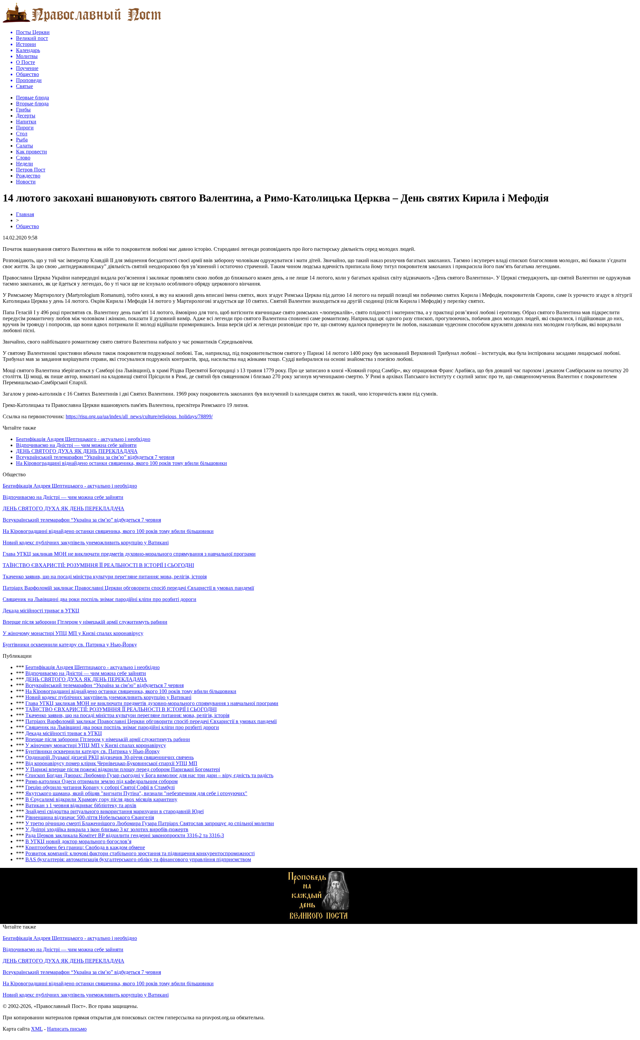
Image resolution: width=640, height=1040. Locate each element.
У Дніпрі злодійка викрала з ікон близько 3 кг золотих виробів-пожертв (106, 829)
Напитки (26, 121)
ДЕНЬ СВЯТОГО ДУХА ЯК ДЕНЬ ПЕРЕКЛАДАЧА (77, 451)
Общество (27, 226)
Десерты (25, 115)
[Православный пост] (82, 22)
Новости (26, 181)
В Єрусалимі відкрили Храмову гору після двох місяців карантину (101, 799)
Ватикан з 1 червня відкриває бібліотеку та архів (80, 805)
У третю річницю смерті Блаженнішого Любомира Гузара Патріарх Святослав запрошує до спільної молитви (149, 823)
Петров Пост (30, 169)
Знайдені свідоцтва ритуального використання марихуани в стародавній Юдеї (114, 811)
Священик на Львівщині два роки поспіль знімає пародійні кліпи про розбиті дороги (99, 599)
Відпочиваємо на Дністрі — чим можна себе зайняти (76, 445)
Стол (21, 133)
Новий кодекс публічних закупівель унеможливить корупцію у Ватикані (86, 542)
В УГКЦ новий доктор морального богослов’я (78, 841)
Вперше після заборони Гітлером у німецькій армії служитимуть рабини (85, 622)
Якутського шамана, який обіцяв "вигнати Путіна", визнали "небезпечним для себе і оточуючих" (136, 793)
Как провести (31, 151)
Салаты (24, 145)
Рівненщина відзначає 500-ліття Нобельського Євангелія (89, 817)
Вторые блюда (32, 103)
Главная (25, 214)
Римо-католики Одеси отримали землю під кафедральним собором (101, 781)
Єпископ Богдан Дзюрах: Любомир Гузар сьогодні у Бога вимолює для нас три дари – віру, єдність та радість (149, 775)
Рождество (28, 175)
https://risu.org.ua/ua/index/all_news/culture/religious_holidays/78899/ (139, 416)
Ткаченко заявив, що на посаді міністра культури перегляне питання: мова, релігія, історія (105, 576)
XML (37, 1029)
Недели (24, 163)
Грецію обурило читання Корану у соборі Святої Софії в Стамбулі (100, 787)
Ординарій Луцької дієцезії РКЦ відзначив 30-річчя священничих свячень (109, 757)
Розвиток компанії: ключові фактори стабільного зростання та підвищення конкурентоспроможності (140, 853)
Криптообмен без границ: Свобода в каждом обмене (85, 847)
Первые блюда (32, 97)
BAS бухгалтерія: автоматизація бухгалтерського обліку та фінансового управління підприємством (138, 859)
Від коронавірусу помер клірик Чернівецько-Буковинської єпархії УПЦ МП (111, 763)
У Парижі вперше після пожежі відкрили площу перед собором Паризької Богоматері (122, 769)
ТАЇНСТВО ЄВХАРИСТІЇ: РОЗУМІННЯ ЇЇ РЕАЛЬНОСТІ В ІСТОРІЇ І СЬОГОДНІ (98, 565)
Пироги (25, 127)
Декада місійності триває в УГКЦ (41, 610)
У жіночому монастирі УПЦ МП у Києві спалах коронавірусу (73, 633)
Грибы (23, 109)
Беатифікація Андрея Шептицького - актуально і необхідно (83, 439)
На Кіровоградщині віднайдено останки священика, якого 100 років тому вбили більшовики (121, 463)
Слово (23, 157)
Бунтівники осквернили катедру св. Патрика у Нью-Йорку (70, 644)
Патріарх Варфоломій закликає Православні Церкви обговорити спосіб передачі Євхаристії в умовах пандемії (128, 588)
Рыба (22, 139)
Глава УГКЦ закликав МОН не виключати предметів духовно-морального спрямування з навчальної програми (129, 554)
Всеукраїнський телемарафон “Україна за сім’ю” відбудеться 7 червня (95, 457)
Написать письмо (67, 1029)
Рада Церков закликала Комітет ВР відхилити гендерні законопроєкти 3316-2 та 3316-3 (124, 835)
